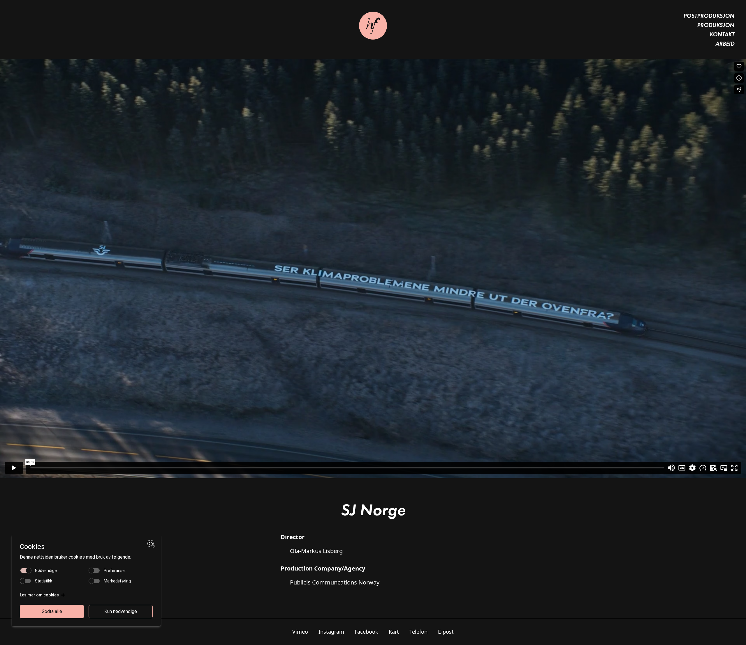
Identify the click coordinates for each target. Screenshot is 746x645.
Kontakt (722, 34)
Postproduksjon (708, 15)
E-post (446, 631)
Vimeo (300, 631)
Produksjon (715, 25)
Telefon (418, 631)
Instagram (331, 631)
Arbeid (724, 43)
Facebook (366, 631)
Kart (394, 631)
